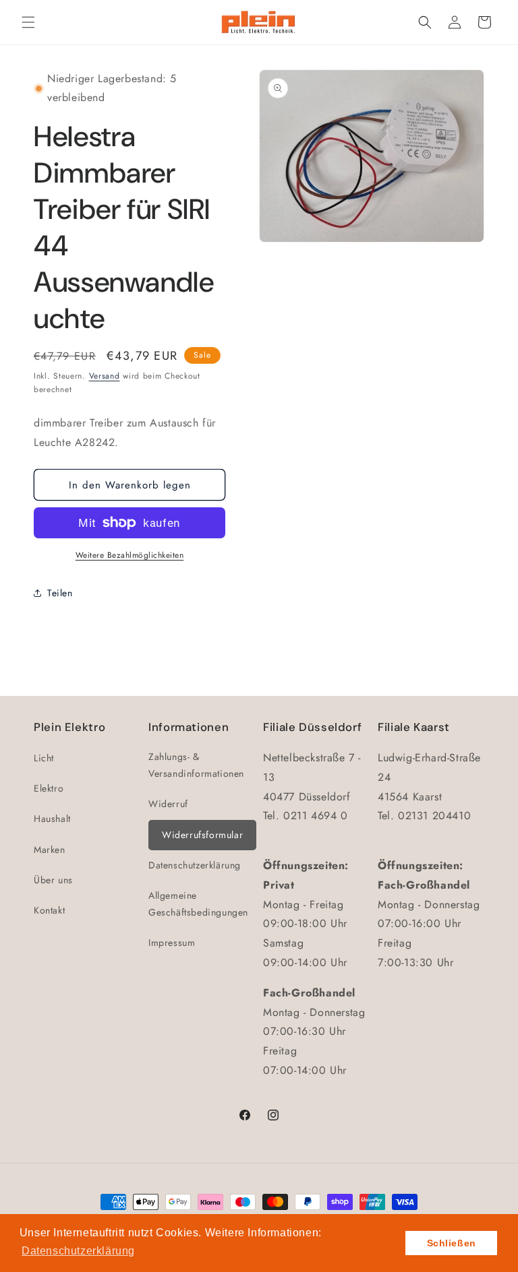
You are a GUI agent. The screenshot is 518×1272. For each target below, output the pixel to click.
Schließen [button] (451, 1243)
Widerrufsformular (202, 834)
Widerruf (168, 803)
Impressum (171, 942)
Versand (104, 376)
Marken (49, 849)
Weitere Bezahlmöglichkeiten (130, 555)
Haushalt (52, 818)
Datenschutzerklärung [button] (78, 1251)
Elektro (48, 788)
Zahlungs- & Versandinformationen (196, 765)
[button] (28, 22)
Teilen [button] (60, 593)
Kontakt (49, 910)
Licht (44, 758)
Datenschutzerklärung (194, 865)
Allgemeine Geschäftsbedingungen (198, 904)
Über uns (53, 880)
